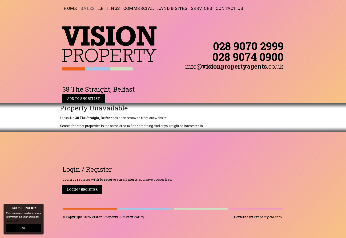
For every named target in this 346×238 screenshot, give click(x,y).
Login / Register (82, 189)
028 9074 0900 (248, 56)
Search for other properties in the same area (93, 126)
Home (70, 8)
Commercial (138, 8)
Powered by (258, 217)
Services (201, 8)
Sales (87, 8)
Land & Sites (172, 8)
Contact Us (229, 8)
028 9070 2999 (248, 45)
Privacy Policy (132, 217)
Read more (12, 220)
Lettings (109, 8)
